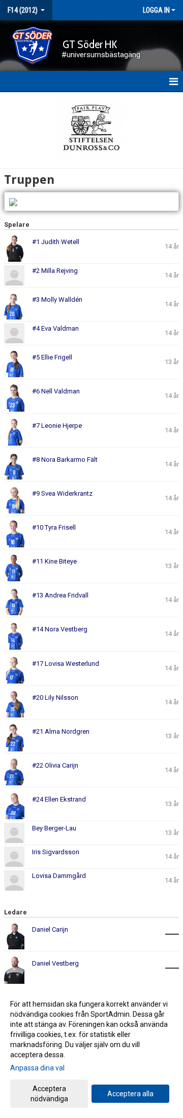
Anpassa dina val (37, 1068)
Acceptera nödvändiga (49, 1094)
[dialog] (91, 1051)
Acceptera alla (130, 1094)
